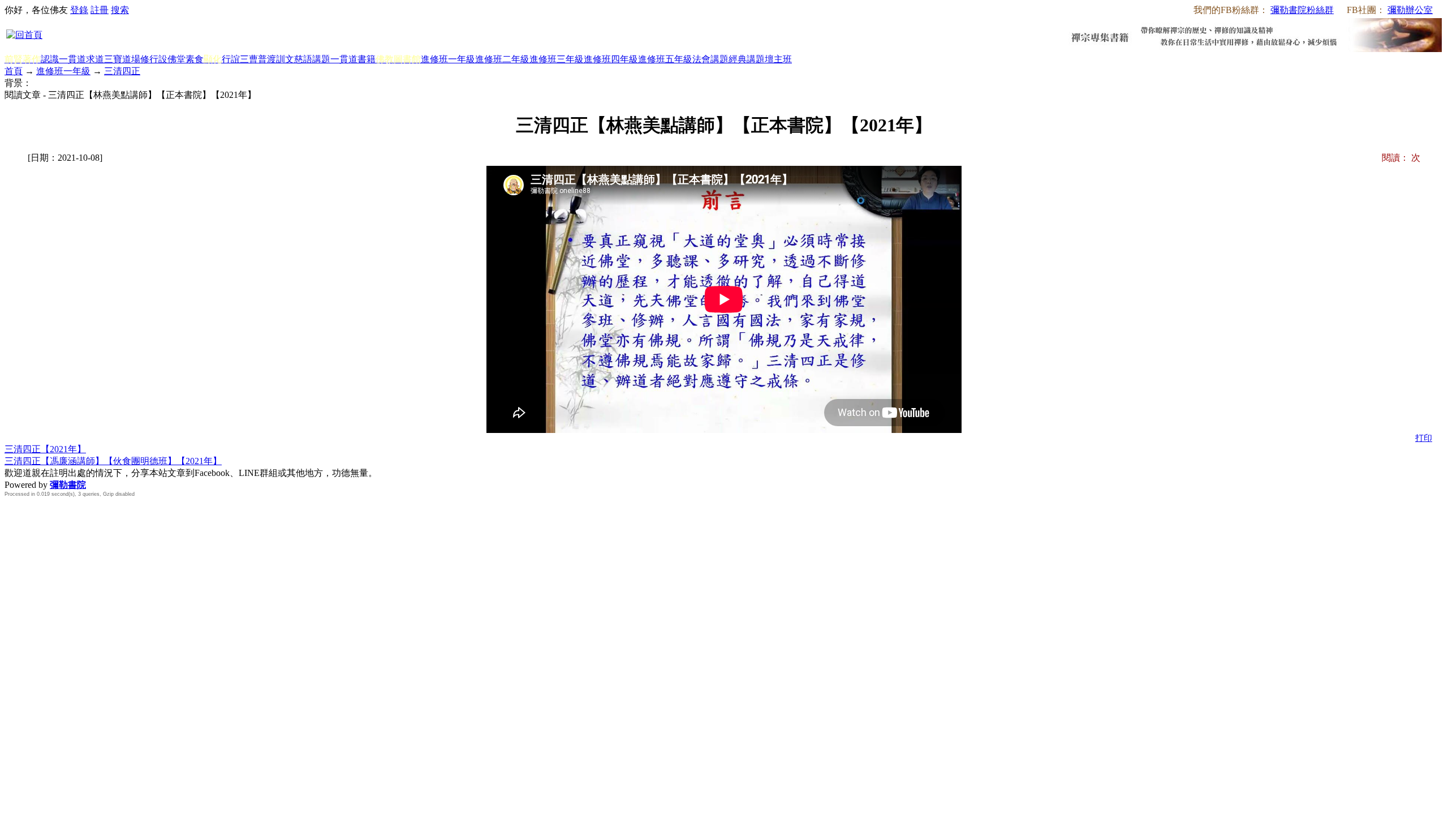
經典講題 (747, 59)
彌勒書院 (68, 485)
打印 (1423, 438)
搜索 (120, 10)
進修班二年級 (502, 59)
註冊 (99, 10)
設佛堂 (172, 59)
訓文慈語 (294, 59)
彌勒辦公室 (1410, 10)
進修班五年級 (665, 59)
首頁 (14, 71)
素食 (195, 59)
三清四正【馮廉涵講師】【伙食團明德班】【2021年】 (113, 461)
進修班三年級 (556, 59)
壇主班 (778, 59)
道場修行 (140, 59)
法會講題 (710, 59)
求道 (95, 59)
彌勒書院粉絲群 (1302, 10)
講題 (321, 59)
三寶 (113, 59)
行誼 (231, 59)
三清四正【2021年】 (45, 449)
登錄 (79, 10)
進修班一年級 (448, 59)
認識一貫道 (63, 59)
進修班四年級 (611, 59)
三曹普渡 (258, 59)
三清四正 (122, 71)
